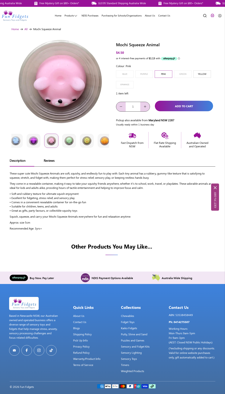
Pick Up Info (80, 340)
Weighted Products (132, 371)
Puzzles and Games (132, 340)
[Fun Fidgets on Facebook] (26, 350)
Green (183, 74)
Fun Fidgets (27, 387)
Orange (124, 84)
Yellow (202, 74)
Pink (163, 74)
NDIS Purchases (90, 15)
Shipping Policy (82, 334)
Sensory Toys (129, 359)
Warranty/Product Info (86, 359)
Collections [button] (131, 307)
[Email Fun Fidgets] (14, 350)
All (26, 29)
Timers (125, 365)
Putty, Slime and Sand (134, 334)
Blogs (76, 328)
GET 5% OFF (215, 200)
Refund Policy (81, 352)
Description (17, 161)
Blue (124, 74)
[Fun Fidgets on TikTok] (51, 350)
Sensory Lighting (131, 352)
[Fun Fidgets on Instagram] (39, 350)
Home (58, 15)
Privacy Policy (81, 346)
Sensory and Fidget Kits (135, 346)
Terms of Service (83, 365)
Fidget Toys (127, 322)
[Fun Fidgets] (15, 15)
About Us (150, 15)
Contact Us (164, 15)
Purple (144, 74)
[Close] (215, 187)
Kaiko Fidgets (129, 328)
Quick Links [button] (83, 307)
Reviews (49, 161)
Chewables (127, 316)
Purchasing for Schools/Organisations (122, 15)
